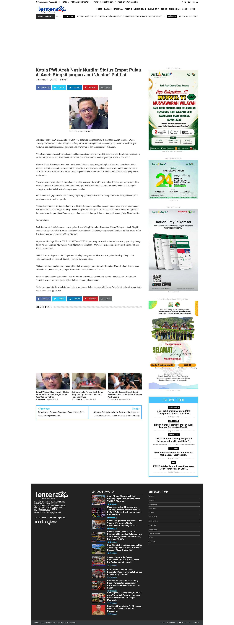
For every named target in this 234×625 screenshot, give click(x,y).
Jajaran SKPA (174, 407)
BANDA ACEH (173, 435)
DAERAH (107, 9)
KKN (173, 462)
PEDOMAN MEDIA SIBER (103, 2)
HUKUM (151, 512)
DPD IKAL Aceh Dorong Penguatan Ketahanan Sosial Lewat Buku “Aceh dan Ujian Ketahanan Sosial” (84, 16)
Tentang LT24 (184, 622)
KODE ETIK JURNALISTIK (128, 2)
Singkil (65, 79)
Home (163, 622)
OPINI (192, 9)
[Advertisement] (117, 43)
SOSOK (185, 9)
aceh (151, 537)
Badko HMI (137, 16)
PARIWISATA (153, 529)
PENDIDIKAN (174, 9)
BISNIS (164, 9)
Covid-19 (152, 500)
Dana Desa (153, 504)
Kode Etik (196, 622)
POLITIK (128, 9)
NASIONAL (118, 9)
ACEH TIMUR (173, 421)
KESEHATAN (153, 517)
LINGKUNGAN (140, 9)
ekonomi (152, 542)
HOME (64, 2)
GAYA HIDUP (153, 9)
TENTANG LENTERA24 (80, 2)
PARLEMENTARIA (154, 533)
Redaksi (172, 622)
